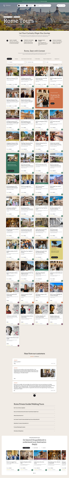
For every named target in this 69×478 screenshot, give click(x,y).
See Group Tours (10, 170)
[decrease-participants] (59, 64)
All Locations (9, 58)
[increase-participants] (61, 64)
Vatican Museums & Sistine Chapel (26, 58)
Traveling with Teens (20, 64)
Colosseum (16, 58)
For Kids (15, 64)
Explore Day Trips (54, 257)
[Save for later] (18, 68)
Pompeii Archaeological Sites (47, 58)
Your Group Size (55, 64)
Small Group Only (10, 64)
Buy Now (52, 103)
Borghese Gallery (57, 58)
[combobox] (16, 62)
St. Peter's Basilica (37, 58)
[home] (8, 6)
